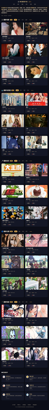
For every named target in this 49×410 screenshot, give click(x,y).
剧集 (22, 4)
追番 (19, 231)
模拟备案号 (35, 404)
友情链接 (24, 404)
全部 (15, 19)
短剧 (35, 4)
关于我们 (13, 404)
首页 (14, 4)
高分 (19, 160)
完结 (28, 90)
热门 (23, 160)
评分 (21, 90)
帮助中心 (19, 404)
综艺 (26, 4)
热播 (24, 90)
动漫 (31, 4)
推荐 (26, 302)
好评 (22, 19)
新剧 (19, 302)
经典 (26, 19)
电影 (18, 4)
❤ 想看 (4, 40)
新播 (26, 160)
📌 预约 (9, 40)
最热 (19, 19)
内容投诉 (29, 404)
